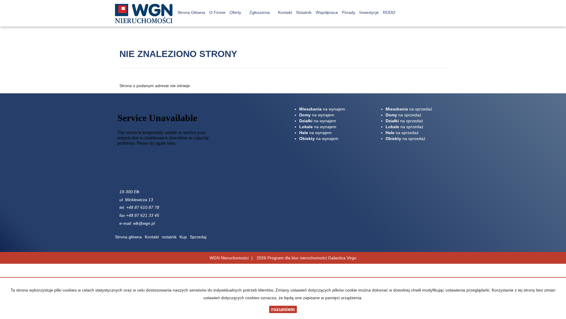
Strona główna (128, 237)
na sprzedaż (409, 109)
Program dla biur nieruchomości (297, 257)
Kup (183, 237)
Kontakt (152, 237)
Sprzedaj (198, 237)
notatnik (169, 237)
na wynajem (322, 109)
